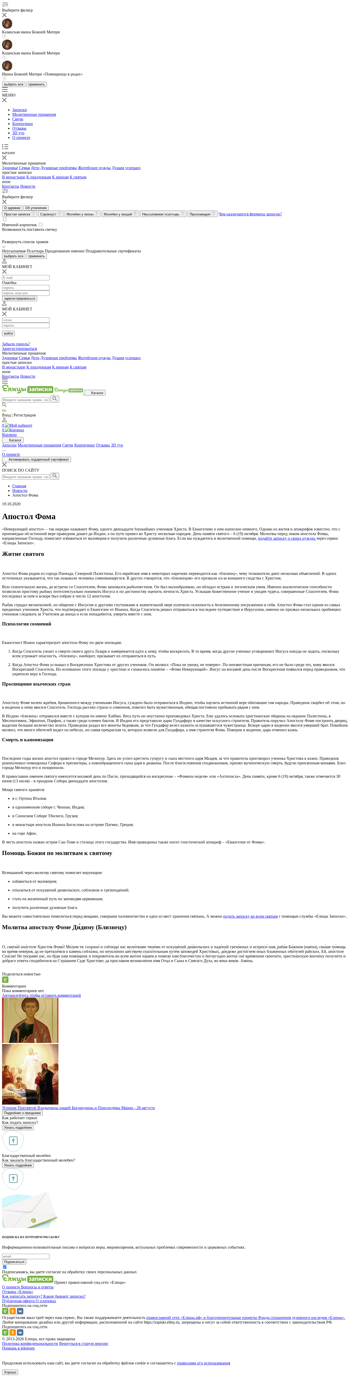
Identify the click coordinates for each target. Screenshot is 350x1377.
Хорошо (10, 1372)
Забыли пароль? (16, 344)
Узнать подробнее (18, 1127)
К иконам (60, 177)
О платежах (46, 1301)
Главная (19, 486)
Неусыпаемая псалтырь (161, 214)
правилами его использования (203, 1363)
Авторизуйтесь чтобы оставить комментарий (41, 995)
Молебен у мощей (118, 214)
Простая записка (17, 214)
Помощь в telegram (18, 1348)
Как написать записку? (22, 1296)
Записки (19, 110)
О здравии (12, 208)
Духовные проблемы (58, 168)
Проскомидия (200, 214)
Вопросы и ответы (37, 1287)
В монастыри (13, 177)
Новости (27, 186)
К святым (78, 177)
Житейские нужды (94, 168)
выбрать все (13, 84)
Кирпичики (22, 123)
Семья (24, 168)
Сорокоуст (48, 214)
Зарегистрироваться (19, 348)
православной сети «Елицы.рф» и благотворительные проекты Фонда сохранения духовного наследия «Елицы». (245, 1317)
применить (36, 84)
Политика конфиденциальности (30, 1343)
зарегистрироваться (19, 298)
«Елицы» (25, 1291)
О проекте (21, 137)
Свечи (17, 119)
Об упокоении (36, 208)
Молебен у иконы (81, 214)
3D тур (18, 133)
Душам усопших (126, 168)
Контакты (10, 186)
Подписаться (14, 1262)
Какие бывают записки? (64, 1296)
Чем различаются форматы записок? (250, 214)
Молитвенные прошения (34, 114)
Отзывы (19, 128)
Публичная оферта (19, 1301)
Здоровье (10, 168)
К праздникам (38, 177)
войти (8, 333)
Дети (35, 168)
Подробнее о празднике (22, 1113)
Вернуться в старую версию (83, 1343)
